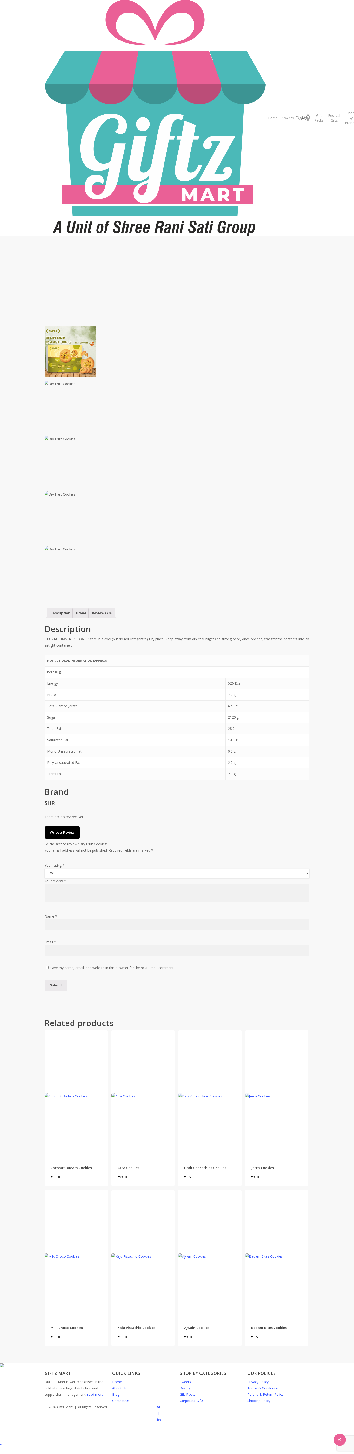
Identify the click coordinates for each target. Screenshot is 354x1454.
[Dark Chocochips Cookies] (210, 1093)
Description (60, 613)
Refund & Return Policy (265, 1394)
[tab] (60, 613)
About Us (119, 1388)
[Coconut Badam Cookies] (76, 1093)
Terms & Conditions (263, 1388)
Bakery (185, 1388)
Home (117, 1382)
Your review (55, 881)
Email (50, 942)
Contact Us (121, 1400)
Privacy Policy (258, 1382)
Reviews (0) (102, 613)
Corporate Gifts (192, 1400)
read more (95, 1394)
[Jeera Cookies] (276, 1093)
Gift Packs (187, 1394)
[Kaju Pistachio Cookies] (143, 1253)
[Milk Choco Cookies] (76, 1253)
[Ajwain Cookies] (210, 1253)
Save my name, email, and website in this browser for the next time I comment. (112, 967)
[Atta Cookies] (143, 1093)
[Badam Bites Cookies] (276, 1253)
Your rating (55, 865)
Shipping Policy (258, 1400)
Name (51, 916)
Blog (115, 1394)
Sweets (185, 1382)
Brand (81, 613)
